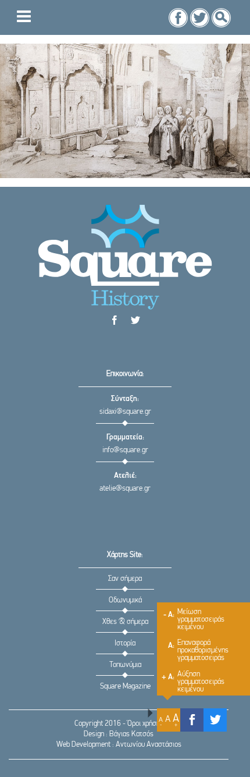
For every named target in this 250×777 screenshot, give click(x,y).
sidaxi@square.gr (125, 412)
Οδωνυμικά (125, 600)
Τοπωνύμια (125, 665)
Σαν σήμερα (125, 579)
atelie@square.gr (125, 488)
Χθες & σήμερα (125, 622)
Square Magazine (125, 686)
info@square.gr (125, 450)
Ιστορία (125, 643)
